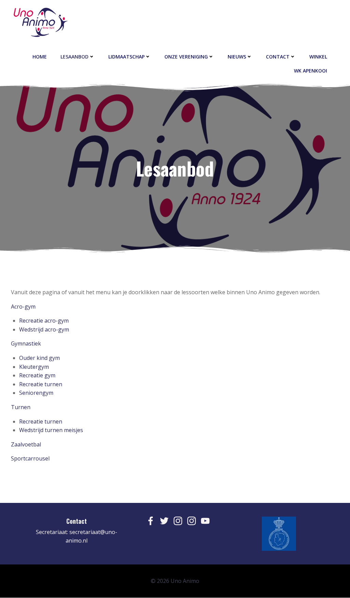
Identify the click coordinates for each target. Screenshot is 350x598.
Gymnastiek (26, 343)
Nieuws (237, 56)
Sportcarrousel (30, 458)
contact (278, 56)
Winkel (318, 56)
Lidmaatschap (126, 56)
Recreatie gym (37, 375)
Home (39, 56)
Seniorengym (36, 392)
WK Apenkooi (310, 70)
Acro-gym (23, 306)
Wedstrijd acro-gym (44, 329)
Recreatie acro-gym (44, 320)
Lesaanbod (74, 56)
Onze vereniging (186, 56)
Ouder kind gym (39, 358)
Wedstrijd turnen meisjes (51, 430)
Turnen (20, 407)
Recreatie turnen (40, 384)
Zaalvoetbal (26, 444)
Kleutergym (34, 366)
